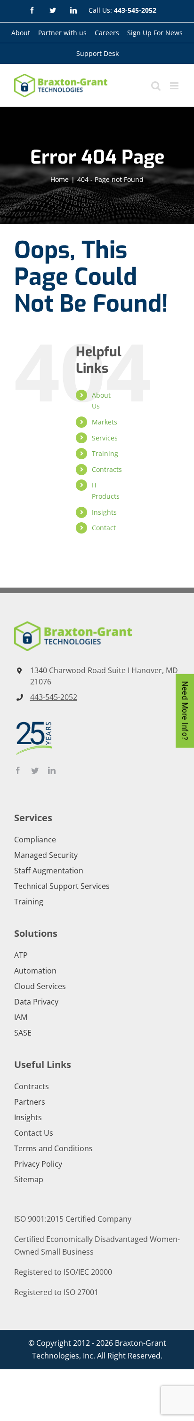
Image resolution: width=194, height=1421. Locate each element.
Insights (104, 512)
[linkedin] (52, 770)
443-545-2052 (53, 697)
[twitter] (35, 770)
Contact (104, 527)
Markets (104, 421)
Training (105, 453)
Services (105, 437)
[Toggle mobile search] (156, 86)
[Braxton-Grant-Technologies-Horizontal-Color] (73, 625)
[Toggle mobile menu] (175, 86)
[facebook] (18, 770)
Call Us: (122, 10)
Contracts (107, 469)
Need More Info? (184, 710)
